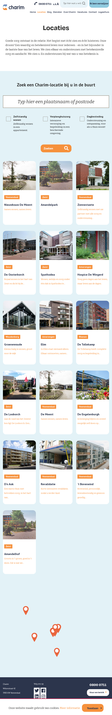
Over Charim (69, 12)
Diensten (57, 12)
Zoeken (48, 148)
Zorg (49, 12)
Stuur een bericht (97, 692)
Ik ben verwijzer (99, 3)
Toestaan (92, 708)
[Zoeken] (84, 3)
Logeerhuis (103, 12)
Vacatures (82, 12)
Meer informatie (70, 708)
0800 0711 (45, 3)
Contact (93, 12)
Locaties (41, 12)
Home (33, 12)
